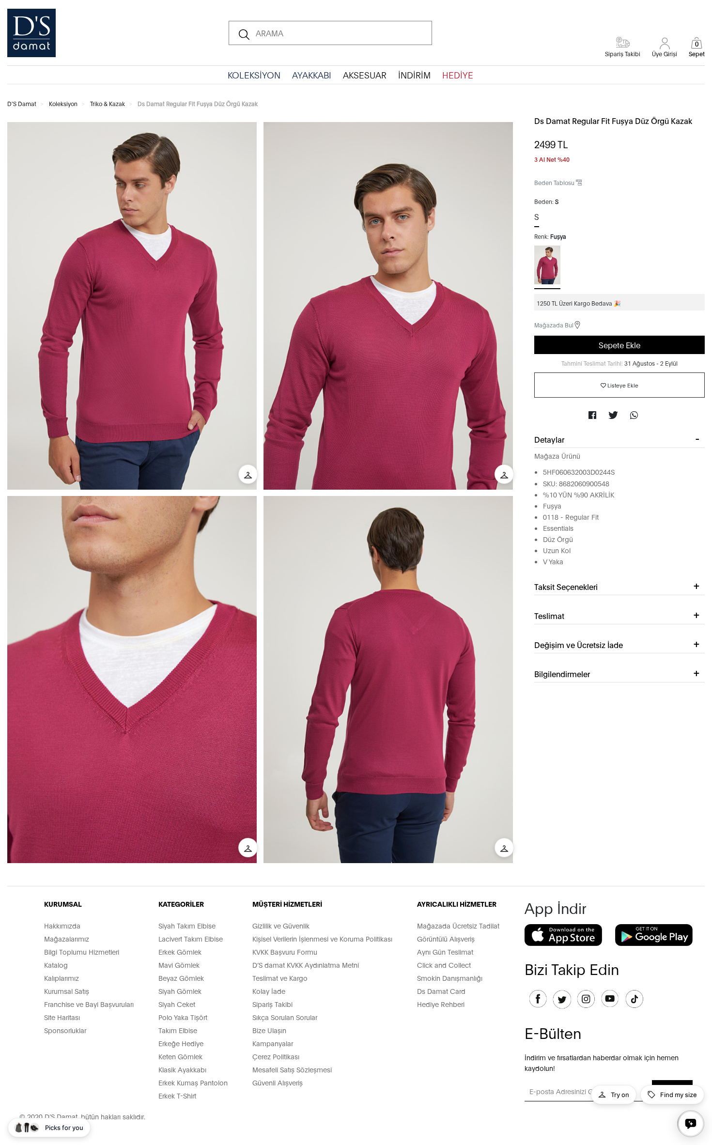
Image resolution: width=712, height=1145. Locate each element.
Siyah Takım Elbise (187, 925)
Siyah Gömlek (179, 990)
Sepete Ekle (619, 345)
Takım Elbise (177, 1030)
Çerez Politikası (275, 1056)
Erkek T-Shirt (177, 1095)
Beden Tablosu (555, 182)
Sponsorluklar (65, 1030)
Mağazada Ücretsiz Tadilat (458, 925)
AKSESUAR (365, 74)
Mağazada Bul (553, 324)
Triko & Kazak (107, 103)
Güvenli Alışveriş (277, 1082)
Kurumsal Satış (66, 990)
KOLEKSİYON (254, 74)
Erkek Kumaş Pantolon (193, 1082)
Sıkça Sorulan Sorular (284, 1016)
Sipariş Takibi (272, 1003)
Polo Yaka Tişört (182, 1016)
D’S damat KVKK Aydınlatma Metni (305, 964)
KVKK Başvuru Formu (284, 951)
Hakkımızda (62, 925)
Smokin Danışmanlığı (449, 977)
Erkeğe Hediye (180, 1043)
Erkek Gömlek (179, 951)
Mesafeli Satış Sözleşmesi (292, 1069)
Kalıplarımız (61, 977)
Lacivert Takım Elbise (190, 938)
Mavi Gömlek (179, 964)
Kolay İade (268, 990)
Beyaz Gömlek (181, 977)
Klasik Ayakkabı (182, 1069)
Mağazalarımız (66, 938)
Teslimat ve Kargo (280, 977)
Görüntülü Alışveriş (446, 938)
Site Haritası (62, 1016)
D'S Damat (21, 103)
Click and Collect (444, 964)
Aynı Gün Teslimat (445, 951)
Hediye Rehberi (440, 1003)
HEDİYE (457, 74)
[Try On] (248, 474)
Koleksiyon (63, 103)
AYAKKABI (311, 74)
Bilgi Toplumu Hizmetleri (81, 951)
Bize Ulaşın (269, 1030)
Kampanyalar (272, 1043)
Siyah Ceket (176, 1003)
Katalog (56, 964)
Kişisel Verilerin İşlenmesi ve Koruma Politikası (322, 938)
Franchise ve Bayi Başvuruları (89, 1003)
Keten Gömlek (180, 1056)
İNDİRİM (414, 74)
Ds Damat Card (441, 990)
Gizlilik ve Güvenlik (281, 925)
